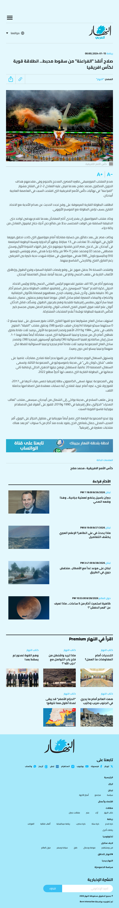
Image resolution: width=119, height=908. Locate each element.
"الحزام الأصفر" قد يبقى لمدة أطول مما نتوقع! (61, 701)
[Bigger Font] (100, 174)
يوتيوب (80, 766)
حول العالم (104, 598)
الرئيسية (108, 777)
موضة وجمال (89, 848)
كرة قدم (109, 824)
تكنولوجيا (108, 836)
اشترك (52, 888)
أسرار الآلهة (84, 795)
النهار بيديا (107, 861)
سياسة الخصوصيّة (104, 867)
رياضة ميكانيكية (63, 824)
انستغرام (65, 766)
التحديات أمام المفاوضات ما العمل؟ (99, 657)
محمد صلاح (77, 468)
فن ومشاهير (107, 848)
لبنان (108, 492)
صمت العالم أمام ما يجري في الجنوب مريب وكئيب (96, 701)
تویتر (106, 766)
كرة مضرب (81, 824)
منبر (87, 813)
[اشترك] (59, 445)
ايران (110, 784)
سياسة (110, 795)
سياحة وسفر (62, 848)
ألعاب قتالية (45, 824)
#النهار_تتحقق (105, 854)
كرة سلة (95, 824)
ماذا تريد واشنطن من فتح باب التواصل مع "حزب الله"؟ (62, 659)
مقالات (109, 808)
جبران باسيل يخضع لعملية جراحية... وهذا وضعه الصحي (85, 499)
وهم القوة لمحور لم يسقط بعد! (26, 657)
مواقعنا (15, 33)
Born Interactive (87, 901)
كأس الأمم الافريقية (99, 468)
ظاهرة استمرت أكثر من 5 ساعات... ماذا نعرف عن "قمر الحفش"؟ (82, 605)
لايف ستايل (107, 843)
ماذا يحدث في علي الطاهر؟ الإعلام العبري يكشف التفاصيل (85, 534)
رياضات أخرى (107, 830)
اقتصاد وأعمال (105, 801)
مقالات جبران (74, 813)
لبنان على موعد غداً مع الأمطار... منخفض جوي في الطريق (85, 570)
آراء (96, 813)
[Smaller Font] (109, 174)
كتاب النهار (107, 650)
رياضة (109, 53)
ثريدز (41, 766)
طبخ (75, 848)
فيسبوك (95, 766)
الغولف (31, 824)
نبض (52, 766)
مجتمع (98, 795)
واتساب (28, 766)
